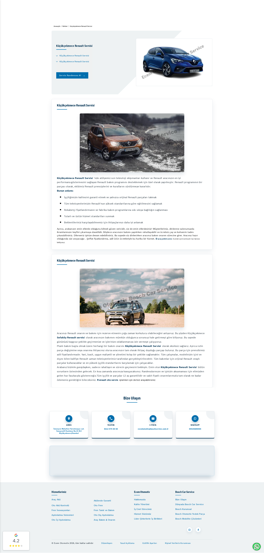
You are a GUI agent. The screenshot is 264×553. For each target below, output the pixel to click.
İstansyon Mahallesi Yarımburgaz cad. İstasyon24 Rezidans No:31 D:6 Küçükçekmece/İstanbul (68, 431)
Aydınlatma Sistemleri (63, 515)
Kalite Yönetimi (141, 504)
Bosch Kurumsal (183, 509)
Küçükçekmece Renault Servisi (74, 55)
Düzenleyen (106, 543)
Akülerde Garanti (102, 500)
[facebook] (198, 529)
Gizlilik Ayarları (149, 543)
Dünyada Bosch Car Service (189, 504)
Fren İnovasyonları (61, 510)
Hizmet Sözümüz (142, 514)
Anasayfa (57, 26)
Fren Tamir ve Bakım (104, 510)
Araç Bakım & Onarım (104, 520)
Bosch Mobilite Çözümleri (188, 518)
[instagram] (189, 529)
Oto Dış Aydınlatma (103, 515)
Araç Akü (56, 499)
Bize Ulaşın (181, 499)
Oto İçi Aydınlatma (61, 520)
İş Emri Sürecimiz (143, 509)
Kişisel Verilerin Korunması (178, 543)
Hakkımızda (140, 499)
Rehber (65, 26)
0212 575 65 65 (111, 429)
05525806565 (195, 429)
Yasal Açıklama (127, 543)
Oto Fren (98, 505)
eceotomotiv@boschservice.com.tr (153, 429)
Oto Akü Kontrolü (60, 505)
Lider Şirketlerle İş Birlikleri (148, 518)
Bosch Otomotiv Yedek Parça (190, 514)
